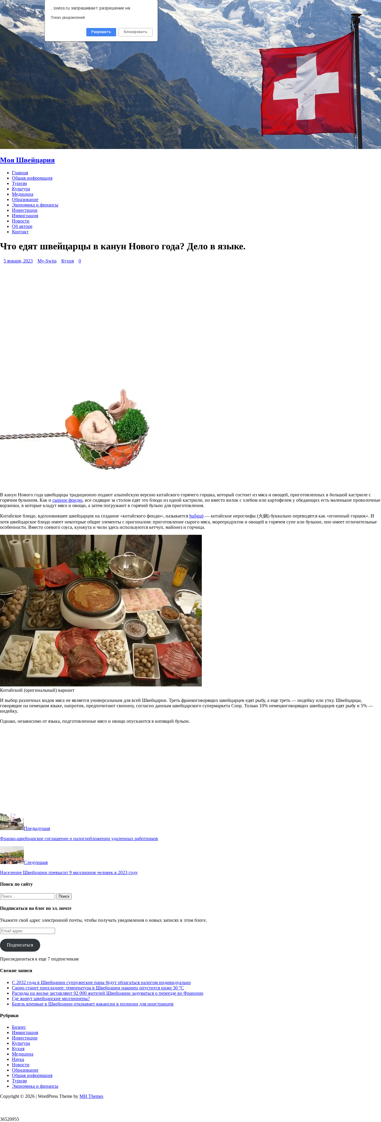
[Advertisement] (178, 321)
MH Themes (91, 1096)
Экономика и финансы (35, 204)
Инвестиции (25, 210)
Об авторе (22, 226)
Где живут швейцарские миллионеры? (51, 998)
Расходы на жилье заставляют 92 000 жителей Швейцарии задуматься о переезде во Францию (107, 993)
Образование (25, 199)
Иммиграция (25, 215)
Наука (18, 1059)
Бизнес (19, 1027)
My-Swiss (47, 260)
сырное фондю (67, 500)
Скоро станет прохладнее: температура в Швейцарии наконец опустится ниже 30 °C (98, 987)
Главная (20, 172)
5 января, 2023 (18, 260)
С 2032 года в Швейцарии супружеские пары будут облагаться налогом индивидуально (101, 982)
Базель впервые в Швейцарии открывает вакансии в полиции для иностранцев (93, 1003)
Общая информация (32, 178)
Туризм (19, 183)
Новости (20, 220)
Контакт (20, 231)
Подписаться (20, 944)
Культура (21, 188)
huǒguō (196, 515)
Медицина (22, 194)
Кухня (67, 260)
